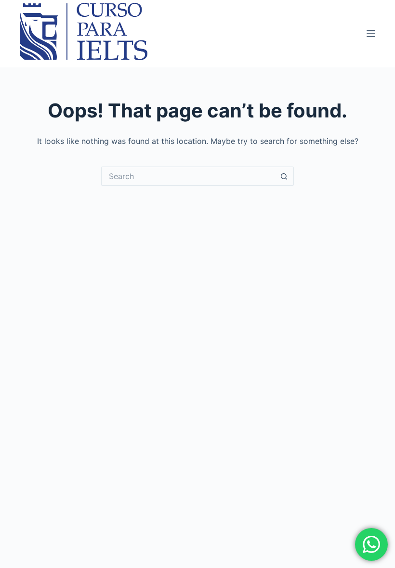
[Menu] (371, 33)
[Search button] (284, 176)
